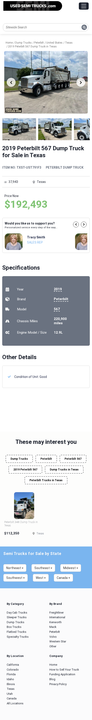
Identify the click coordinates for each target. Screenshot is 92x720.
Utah (10, 693)
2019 (58, 289)
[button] (76, 224)
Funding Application (62, 674)
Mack (52, 627)
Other (52, 646)
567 (57, 309)
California (13, 664)
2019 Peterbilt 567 (25, 469)
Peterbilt (61, 299)
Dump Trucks (19, 458)
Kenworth (55, 622)
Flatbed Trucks (16, 631)
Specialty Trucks (18, 636)
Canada (12, 698)
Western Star (57, 641)
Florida (11, 674)
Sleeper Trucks (17, 617)
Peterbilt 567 (73, 458)
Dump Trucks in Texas (64, 469)
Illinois (11, 684)
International (57, 617)
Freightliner (56, 612)
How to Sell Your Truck (64, 669)
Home (53, 664)
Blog (52, 679)
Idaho (10, 679)
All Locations (15, 703)
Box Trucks (14, 627)
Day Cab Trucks (17, 612)
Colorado (13, 669)
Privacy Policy (58, 684)
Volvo (53, 636)
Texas (11, 688)
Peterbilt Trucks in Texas (46, 480)
